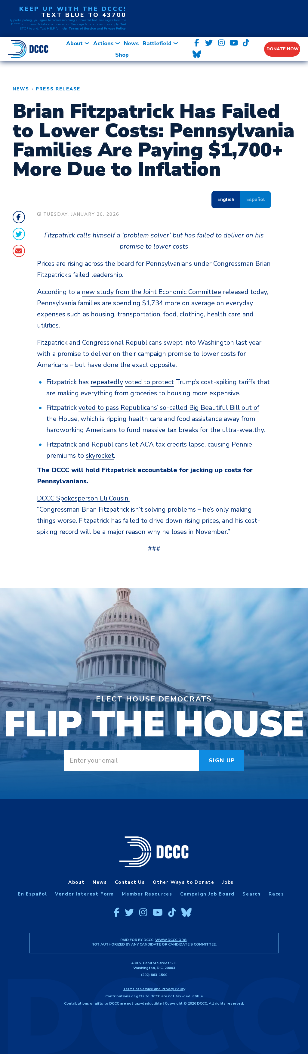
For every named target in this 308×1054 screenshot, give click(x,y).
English (225, 199)
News (131, 43)
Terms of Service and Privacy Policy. (97, 29)
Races (276, 894)
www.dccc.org (170, 939)
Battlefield (157, 43)
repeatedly (107, 382)
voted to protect (149, 382)
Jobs (228, 882)
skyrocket (100, 455)
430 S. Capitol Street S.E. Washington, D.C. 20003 (154, 965)
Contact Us (130, 882)
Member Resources (147, 894)
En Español (32, 894)
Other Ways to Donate (183, 882)
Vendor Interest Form (84, 894)
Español (255, 199)
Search (251, 894)
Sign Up (222, 760)
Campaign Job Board (207, 894)
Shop (122, 54)
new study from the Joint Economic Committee (151, 291)
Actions (103, 43)
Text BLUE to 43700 (83, 15)
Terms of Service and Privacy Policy (154, 989)
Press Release (58, 89)
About (74, 43)
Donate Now (282, 49)
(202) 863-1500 (154, 974)
